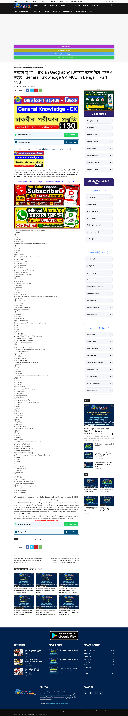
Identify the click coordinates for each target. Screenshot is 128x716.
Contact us (27, 1)
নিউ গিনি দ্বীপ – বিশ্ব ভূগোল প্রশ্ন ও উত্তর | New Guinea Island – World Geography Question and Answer (68, 590)
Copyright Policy (36, 1)
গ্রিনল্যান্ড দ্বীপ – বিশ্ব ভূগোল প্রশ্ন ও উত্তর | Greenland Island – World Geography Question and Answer (45, 612)
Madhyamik (82, 5)
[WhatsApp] (40, 90)
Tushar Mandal (88, 433)
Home (15, 1)
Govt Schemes (68, 11)
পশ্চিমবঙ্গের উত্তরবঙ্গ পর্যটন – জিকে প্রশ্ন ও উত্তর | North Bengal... (97, 430)
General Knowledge (24, 65)
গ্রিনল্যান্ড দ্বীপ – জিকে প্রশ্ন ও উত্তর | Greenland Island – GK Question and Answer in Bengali (69, 612)
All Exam (22, 539)
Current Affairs (82, 11)
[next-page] (18, 618)
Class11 (93, 5)
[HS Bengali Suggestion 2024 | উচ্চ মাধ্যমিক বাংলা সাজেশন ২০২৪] (53, 661)
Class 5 (86, 505)
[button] (112, 5)
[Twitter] (109, 1)
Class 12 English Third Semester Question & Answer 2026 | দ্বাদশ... (34, 661)
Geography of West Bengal (36, 67)
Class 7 (52, 5)
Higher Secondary (21, 11)
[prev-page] (15, 618)
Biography (57, 11)
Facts (47, 11)
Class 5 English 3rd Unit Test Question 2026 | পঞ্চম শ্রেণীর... (90, 508)
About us (21, 1)
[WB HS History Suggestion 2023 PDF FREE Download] (88, 446)
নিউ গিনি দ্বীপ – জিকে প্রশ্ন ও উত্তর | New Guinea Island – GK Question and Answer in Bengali (23, 612)
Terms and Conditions (63, 1)
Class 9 (71, 5)
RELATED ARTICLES (21, 569)
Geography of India (43, 539)
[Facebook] (103, 1)
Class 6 (43, 5)
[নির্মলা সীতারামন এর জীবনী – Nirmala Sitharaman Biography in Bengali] (88, 465)
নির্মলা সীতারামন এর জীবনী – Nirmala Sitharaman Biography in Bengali (103, 464)
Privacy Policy (52, 1)
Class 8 (62, 5)
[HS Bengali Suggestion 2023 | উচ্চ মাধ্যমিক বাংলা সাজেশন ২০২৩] (53, 652)
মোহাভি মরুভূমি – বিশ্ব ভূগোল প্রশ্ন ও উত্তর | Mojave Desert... (106, 508)
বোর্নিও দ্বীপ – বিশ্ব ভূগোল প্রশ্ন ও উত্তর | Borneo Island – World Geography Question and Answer (23, 590)
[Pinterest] (36, 90)
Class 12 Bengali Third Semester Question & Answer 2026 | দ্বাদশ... (34, 671)
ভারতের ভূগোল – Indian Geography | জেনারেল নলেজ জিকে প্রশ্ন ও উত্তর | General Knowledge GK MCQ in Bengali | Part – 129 (28, 560)
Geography (36, 11)
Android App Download (76, 1)
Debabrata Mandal (21, 86)
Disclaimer (44, 1)
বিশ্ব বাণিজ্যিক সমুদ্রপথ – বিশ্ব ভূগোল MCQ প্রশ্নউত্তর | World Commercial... (103, 455)
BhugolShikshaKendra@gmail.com (57, 704)
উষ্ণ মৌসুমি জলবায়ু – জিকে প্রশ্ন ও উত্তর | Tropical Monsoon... (90, 491)
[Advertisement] (64, 30)
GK (91, 11)
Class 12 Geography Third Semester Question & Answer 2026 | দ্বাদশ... (34, 652)
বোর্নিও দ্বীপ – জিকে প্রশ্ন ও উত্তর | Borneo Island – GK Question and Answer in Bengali (46, 590)
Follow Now (72, 135)
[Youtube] (112, 1)
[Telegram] (106, 1)
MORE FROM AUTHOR (35, 569)
